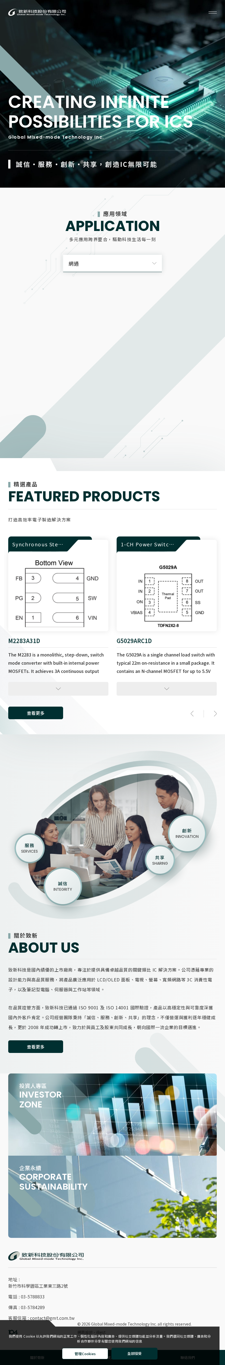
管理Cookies (85, 1353)
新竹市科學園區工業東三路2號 (38, 1286)
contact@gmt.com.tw (52, 1318)
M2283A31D (24, 641)
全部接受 (134, 1353)
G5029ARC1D (134, 641)
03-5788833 (33, 1296)
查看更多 (35, 1046)
